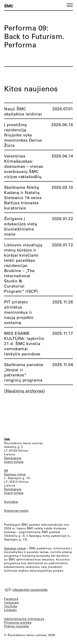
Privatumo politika (17, 622)
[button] (70, 5)
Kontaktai (11, 502)
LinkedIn (10, 610)
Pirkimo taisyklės (16, 626)
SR (6, 470)
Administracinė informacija (24, 619)
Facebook (11, 599)
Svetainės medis (16, 510)
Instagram (11, 602)
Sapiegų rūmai (15, 474)
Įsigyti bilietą (14, 462)
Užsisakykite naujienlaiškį (30, 590)
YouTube (10, 606)
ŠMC (8, 5)
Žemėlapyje (12, 458)
